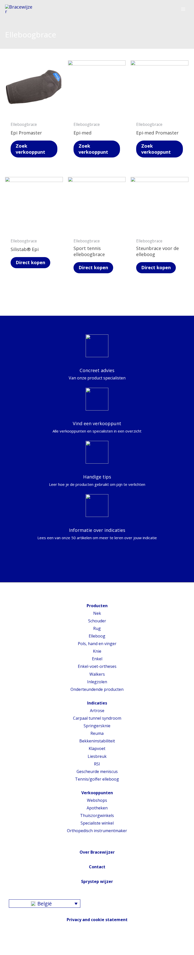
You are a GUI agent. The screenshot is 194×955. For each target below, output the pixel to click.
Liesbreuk (97, 756)
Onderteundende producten (97, 689)
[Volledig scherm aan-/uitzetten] (28, 944)
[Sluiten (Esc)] (5, 944)
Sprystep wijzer (97, 881)
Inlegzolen (97, 682)
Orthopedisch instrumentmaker (97, 830)
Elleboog (97, 636)
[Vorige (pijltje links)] (5, 952)
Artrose (97, 710)
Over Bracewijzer (97, 852)
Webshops (97, 800)
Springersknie (97, 726)
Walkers (97, 674)
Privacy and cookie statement (97, 919)
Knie (97, 651)
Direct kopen (30, 262)
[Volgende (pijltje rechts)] (16, 952)
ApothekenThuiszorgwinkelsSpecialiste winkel (97, 815)
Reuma (97, 733)
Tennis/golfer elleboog (97, 779)
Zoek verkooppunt (30, 149)
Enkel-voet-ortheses (97, 666)
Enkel (97, 659)
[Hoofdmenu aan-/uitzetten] (183, 9)
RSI (97, 764)
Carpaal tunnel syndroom (97, 718)
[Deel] (16, 944)
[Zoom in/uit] (39, 944)
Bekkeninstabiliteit (97, 741)
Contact (97, 867)
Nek (97, 613)
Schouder (97, 621)
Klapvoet (97, 748)
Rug (97, 628)
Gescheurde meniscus (97, 771)
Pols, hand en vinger (97, 643)
